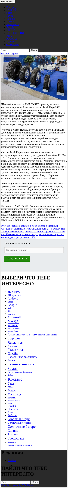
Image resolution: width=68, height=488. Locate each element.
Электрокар (12, 442)
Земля (13, 368)
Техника (10, 18)
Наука (9, 15)
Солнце (13, 430)
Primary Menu (7, 1)
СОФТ (10, 13)
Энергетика (12, 24)
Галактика (15, 350)
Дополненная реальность (22, 356)
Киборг (10, 375)
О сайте (12, 460)
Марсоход (14, 394)
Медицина (11, 397)
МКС (10, 386)
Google (12, 305)
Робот (11, 412)
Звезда (11, 360)
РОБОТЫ (11, 38)
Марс (12, 390)
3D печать (14, 291)
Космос (10, 21)
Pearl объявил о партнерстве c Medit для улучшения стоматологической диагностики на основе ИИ (33, 228)
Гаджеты (12, 346)
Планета (13, 409)
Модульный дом (14, 400)
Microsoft (14, 317)
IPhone (10, 311)
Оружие (12, 405)
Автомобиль (13, 331)
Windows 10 (13, 325)
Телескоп (13, 434)
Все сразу (11, 7)
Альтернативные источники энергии (32, 334)
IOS (9, 308)
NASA (13, 321)
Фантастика (12, 44)
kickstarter (11, 314)
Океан (10, 403)
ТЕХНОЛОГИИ (15, 33)
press (15, 53)
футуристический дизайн (20, 445)
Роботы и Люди (19, 419)
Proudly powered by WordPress (17, 485)
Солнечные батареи (22, 426)
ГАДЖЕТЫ (12, 10)
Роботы (12, 415)
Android (13, 298)
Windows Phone (13, 328)
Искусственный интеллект (21, 372)
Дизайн (10, 27)
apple (10, 301)
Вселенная (16, 342)
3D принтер (14, 294)
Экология (16, 438)
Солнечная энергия (19, 422)
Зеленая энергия (21, 364)
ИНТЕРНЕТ (13, 30)
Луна (11, 383)
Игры (9, 36)
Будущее (10, 41)
